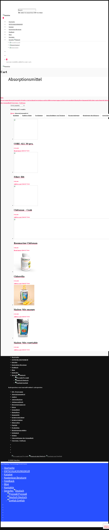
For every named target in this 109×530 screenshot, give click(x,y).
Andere (24, 100)
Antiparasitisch (43, 100)
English (16, 47)
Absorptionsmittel (15, 100)
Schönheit (15, 433)
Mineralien (16, 423)
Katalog (11, 27)
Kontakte (11, 37)
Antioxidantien (32, 100)
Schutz (14, 435)
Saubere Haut (27, 115)
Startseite (12, 22)
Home (12, 113)
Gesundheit (71, 100)
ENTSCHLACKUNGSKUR (16, 24)
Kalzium (16, 115)
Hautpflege (79, 100)
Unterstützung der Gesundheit (22, 438)
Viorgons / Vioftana (18, 103)
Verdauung (39, 115)
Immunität (86, 100)
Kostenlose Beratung (15, 29)
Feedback (11, 32)
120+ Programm (17, 392)
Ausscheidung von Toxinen (55, 115)
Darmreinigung (73, 115)
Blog (10, 34)
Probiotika (15, 428)
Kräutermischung (96, 100)
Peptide (14, 425)
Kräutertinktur (17, 420)
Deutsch (17, 45)
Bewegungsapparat (56, 100)
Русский (17, 42)
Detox (65, 100)
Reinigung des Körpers (91, 115)
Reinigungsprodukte (19, 430)
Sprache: (11, 40)
